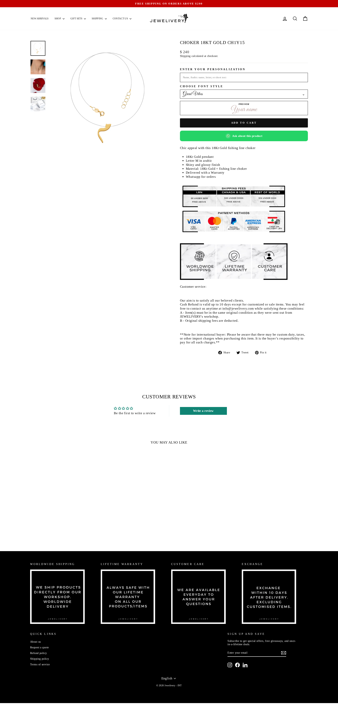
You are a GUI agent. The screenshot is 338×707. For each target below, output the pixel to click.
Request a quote (39, 647)
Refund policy (38, 653)
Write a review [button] (203, 410)
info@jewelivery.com (238, 308)
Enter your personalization (212, 69)
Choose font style (201, 86)
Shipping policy (39, 658)
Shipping (98, 18)
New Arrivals (40, 18)
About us (35, 641)
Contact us (121, 18)
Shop (58, 18)
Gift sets (76, 18)
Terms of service (40, 664)
